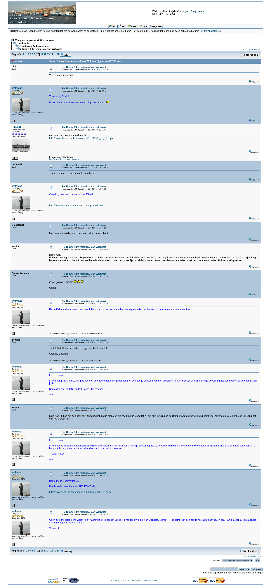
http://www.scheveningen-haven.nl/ (64, 159)
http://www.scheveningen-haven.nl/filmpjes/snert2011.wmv (80, 492)
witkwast (17, 88)
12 (45, 54)
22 (58, 54)
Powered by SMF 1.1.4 (119, 581)
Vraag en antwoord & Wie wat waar (35, 40)
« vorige (246, 49)
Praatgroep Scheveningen (34, 46)
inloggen (184, 11)
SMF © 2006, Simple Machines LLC (146, 581)
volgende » (255, 49)
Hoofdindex (24, 43)
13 (48, 54)
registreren (198, 11)
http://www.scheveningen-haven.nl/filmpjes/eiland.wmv (78, 205)
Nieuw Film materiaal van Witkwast (42, 49)
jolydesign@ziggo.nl (210, 31)
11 (42, 54)
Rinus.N (16, 127)
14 (51, 54)
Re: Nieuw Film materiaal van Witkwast (84, 67)
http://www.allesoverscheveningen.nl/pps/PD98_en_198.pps (81, 138)
